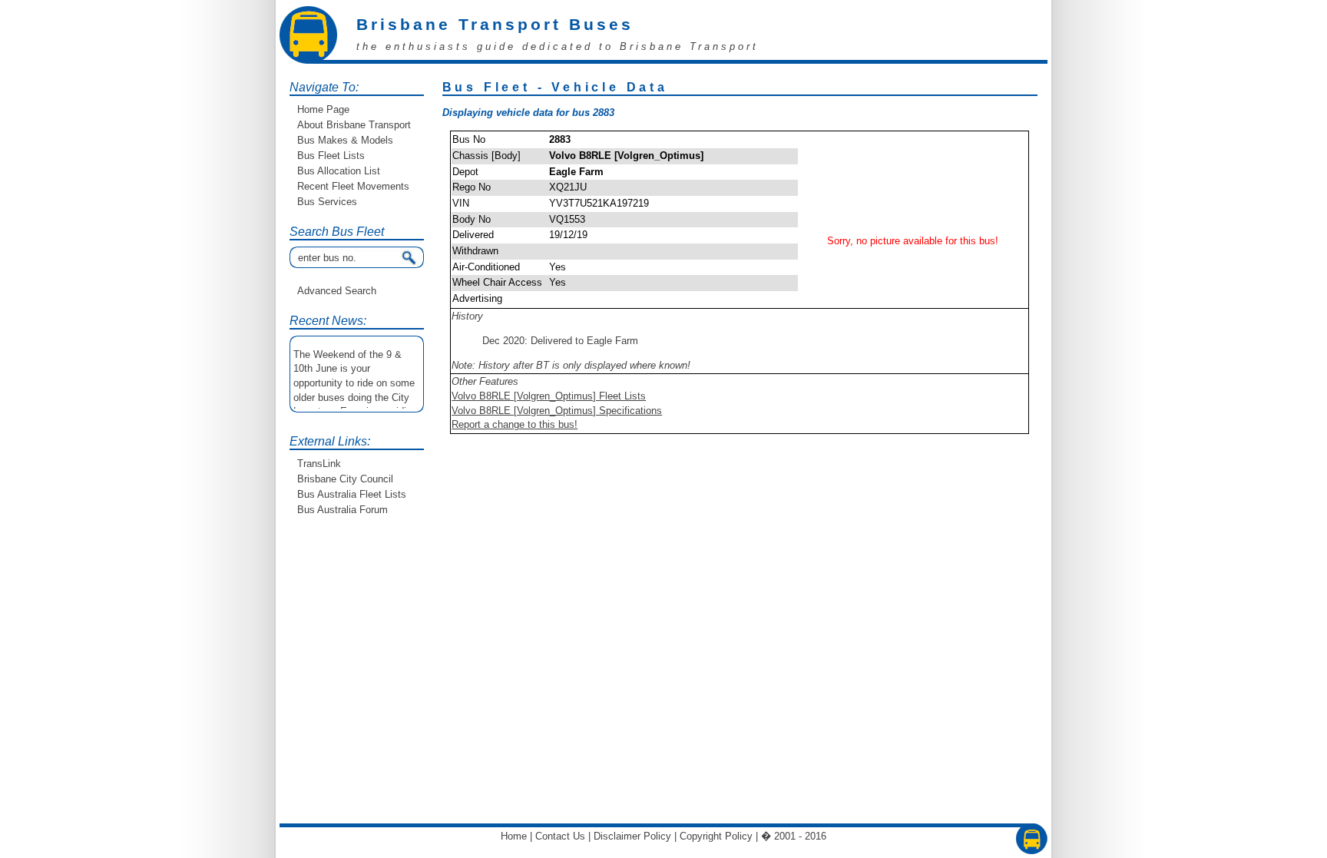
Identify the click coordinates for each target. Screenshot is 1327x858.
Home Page (323, 109)
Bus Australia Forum (342, 509)
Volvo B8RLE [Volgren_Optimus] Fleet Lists (549, 396)
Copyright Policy (716, 836)
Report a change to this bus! (514, 424)
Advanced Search (336, 290)
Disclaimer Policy (632, 836)
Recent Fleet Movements (353, 186)
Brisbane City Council (345, 479)
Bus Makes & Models (345, 140)
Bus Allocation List (338, 171)
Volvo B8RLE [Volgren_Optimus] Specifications (557, 410)
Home (514, 836)
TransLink (319, 463)
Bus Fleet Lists (331, 155)
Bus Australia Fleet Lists (351, 494)
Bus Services (327, 201)
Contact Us (560, 836)
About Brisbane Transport (354, 125)
